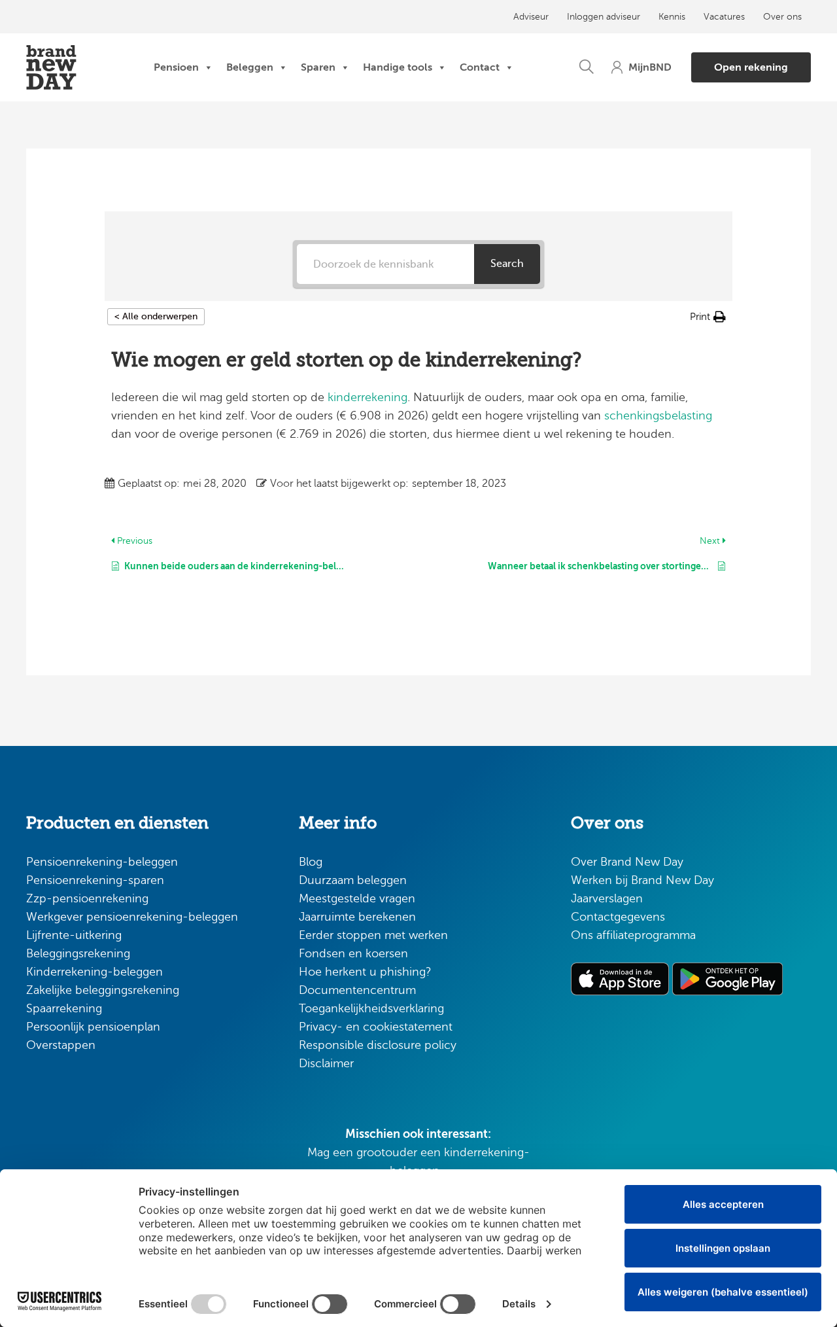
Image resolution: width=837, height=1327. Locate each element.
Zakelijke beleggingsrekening (102, 990)
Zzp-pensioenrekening (87, 898)
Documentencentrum (357, 990)
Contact (480, 67)
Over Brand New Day (627, 861)
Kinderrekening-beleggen (94, 971)
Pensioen (176, 67)
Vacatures (724, 17)
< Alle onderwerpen (155, 316)
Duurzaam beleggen (353, 880)
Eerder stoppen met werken (373, 935)
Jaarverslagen (607, 898)
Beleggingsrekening (78, 953)
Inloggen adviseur (603, 17)
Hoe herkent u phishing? (365, 971)
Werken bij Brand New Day (642, 880)
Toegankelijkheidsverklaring (371, 1008)
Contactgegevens (618, 916)
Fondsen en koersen (353, 953)
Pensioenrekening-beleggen (102, 861)
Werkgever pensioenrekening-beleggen (132, 916)
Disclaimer (326, 1063)
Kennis (671, 17)
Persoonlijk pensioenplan (93, 1026)
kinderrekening (367, 397)
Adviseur (531, 17)
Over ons (782, 17)
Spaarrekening (64, 1008)
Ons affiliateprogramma (633, 935)
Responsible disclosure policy (377, 1045)
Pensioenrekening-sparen (95, 880)
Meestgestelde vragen (357, 898)
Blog (310, 861)
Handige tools (397, 67)
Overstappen (60, 1045)
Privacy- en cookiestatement (376, 1026)
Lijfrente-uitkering (74, 935)
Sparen (318, 67)
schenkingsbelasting (658, 415)
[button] (586, 67)
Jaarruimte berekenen (357, 916)
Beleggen (249, 67)
